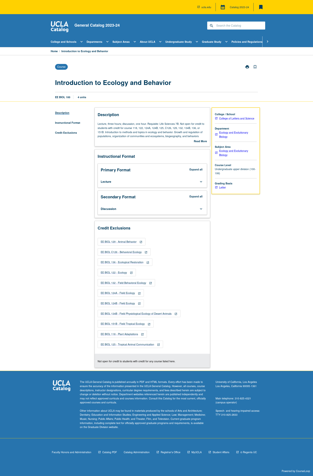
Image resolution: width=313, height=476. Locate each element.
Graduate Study (211, 41)
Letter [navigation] (222, 187)
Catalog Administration (137, 452)
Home (54, 51)
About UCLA (147, 41)
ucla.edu (206, 7)
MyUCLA (196, 452)
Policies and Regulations (246, 41)
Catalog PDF (109, 452)
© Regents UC (248, 452)
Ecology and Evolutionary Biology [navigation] (233, 134)
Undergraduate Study (178, 41)
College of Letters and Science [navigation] (236, 118)
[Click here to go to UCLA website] (62, 386)
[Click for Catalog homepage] (60, 27)
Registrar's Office (170, 452)
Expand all (196, 169)
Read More (200, 141)
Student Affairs (221, 452)
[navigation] (121, 241)
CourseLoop (303, 471)
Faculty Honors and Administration (71, 452)
